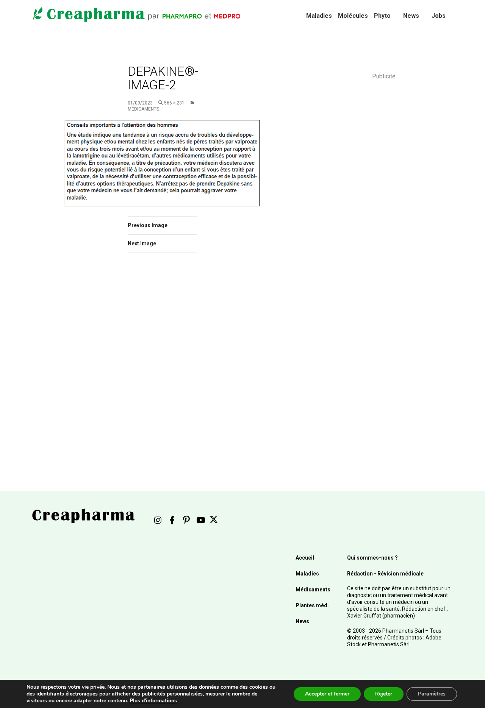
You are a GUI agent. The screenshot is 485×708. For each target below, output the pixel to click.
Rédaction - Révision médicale (385, 574)
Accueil (305, 558)
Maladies (319, 15)
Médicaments (313, 589)
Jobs (439, 15)
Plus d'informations (153, 700)
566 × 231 (174, 103)
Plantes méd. (312, 605)
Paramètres (432, 693)
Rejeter (383, 693)
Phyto (382, 15)
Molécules (353, 15)
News (411, 15)
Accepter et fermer (327, 693)
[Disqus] (172, 365)
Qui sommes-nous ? (372, 558)
